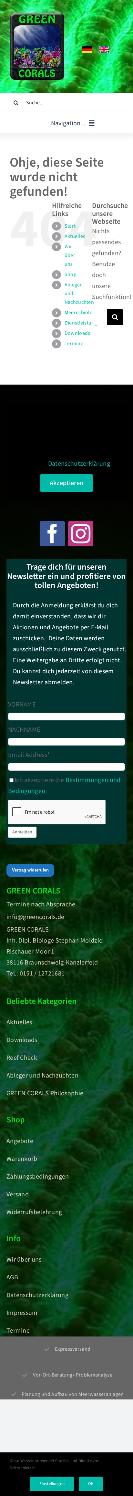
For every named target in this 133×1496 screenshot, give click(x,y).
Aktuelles (75, 236)
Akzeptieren (66, 483)
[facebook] (52, 533)
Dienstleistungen (84, 322)
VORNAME (22, 704)
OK (91, 1484)
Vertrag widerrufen (30, 870)
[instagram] (80, 533)
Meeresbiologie (82, 312)
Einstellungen (52, 1484)
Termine (74, 343)
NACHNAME (24, 729)
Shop (71, 274)
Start (70, 226)
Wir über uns (70, 255)
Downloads (77, 333)
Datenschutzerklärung (79, 463)
